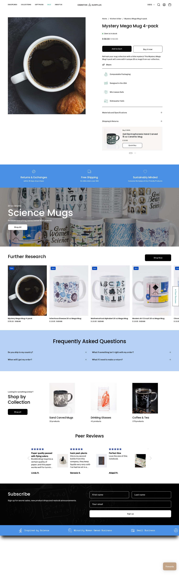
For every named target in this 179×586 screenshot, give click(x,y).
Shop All (17, 227)
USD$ (149, 5)
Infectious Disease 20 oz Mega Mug (65, 318)
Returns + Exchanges (94, 549)
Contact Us (89, 557)
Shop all (17, 412)
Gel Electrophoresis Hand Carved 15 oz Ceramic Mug (140, 135)
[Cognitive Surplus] (89, 4)
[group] (89, 293)
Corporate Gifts (57, 549)
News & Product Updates (61, 561)
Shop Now (158, 258)
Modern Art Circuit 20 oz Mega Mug (148, 318)
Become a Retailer (58, 553)
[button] (12, 4)
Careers (54, 557)
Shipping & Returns (110, 121)
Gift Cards (88, 553)
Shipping (88, 545)
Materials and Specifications (114, 112)
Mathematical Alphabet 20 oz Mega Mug (109, 318)
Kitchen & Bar (115, 19)
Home (104, 19)
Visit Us (87, 561)
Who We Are (55, 545)
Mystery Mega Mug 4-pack (20, 318)
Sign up (130, 514)
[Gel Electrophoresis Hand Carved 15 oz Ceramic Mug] (112, 139)
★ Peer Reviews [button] (176, 296)
